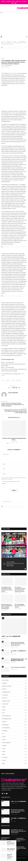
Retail (14, 745)
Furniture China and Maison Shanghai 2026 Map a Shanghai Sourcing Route (6, 597)
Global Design (14, 715)
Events (14, 32)
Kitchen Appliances (14, 733)
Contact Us (18, 1)
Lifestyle (8, 32)
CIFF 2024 (7, 371)
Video (14, 754)
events (13, 371)
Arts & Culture (14, 670)
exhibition (19, 371)
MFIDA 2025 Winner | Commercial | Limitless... (10, 856)
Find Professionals (14, 706)
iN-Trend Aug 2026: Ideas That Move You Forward (20, 596)
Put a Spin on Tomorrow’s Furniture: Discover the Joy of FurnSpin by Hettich (20, 579)
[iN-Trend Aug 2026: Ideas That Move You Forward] (21, 589)
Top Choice (14, 748)
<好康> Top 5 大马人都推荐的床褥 (10, 627)
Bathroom (14, 673)
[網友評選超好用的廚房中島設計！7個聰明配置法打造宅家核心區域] (5, 652)
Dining (14, 697)
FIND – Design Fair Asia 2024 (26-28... (11, 849)
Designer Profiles (14, 691)
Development (14, 694)
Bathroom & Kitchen (14, 676)
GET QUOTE (24, 1)
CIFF (3, 371)
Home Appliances (14, 718)
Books (13, 1)
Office (14, 742)
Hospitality (14, 721)
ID (14, 724)
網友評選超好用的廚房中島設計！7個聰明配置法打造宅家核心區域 (19, 650)
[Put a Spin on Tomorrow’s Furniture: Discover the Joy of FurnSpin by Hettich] (21, 572)
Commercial (14, 685)
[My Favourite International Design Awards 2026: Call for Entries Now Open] (5, 635)
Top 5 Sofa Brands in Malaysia (18, 658)
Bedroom (14, 679)
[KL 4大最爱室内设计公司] (5, 643)
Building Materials (14, 682)
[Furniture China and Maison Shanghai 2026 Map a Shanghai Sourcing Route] (14, 419)
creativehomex (8, 56)
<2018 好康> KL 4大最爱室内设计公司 (18, 642)
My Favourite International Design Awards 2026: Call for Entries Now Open (18, 634)
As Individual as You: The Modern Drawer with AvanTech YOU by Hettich (6, 579)
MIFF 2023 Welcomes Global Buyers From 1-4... (11, 843)
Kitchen (14, 730)
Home (2, 32)
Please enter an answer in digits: (11, 472)
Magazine (9, 1)
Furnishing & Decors (14, 709)
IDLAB (14, 727)
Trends (14, 751)
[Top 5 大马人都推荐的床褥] (14, 616)
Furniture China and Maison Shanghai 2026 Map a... (14, 429)
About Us (4, 1)
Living (14, 739)
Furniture (14, 712)
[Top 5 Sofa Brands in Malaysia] (5, 660)
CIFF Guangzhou (13, 64)
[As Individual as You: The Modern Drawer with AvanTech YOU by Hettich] (7, 572)
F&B (14, 703)
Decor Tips (14, 688)
